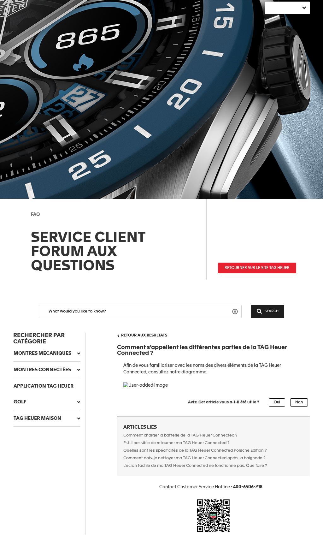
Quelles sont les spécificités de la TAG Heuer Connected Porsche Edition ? (195, 451)
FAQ (35, 214)
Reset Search (235, 311)
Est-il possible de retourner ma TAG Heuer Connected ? (176, 443)
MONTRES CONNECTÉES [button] (42, 369)
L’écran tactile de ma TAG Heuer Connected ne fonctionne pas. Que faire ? (195, 466)
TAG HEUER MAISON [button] (37, 418)
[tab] (47, 353)
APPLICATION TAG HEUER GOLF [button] (43, 394)
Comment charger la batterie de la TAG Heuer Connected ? (180, 435)
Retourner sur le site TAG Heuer (257, 268)
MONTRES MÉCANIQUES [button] (42, 353)
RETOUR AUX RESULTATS (144, 335)
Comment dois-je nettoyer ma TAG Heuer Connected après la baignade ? (195, 458)
